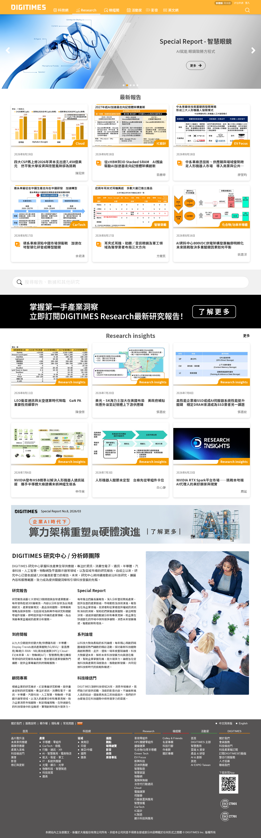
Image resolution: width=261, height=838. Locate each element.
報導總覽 (111, 745)
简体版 (227, 3)
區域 (80, 738)
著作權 (44, 723)
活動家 (137, 9)
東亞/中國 (86, 749)
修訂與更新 (17, 764)
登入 (247, 2)
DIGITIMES (234, 731)
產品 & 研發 (198, 753)
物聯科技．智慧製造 (54, 768)
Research (88, 9)
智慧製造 (139, 768)
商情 (108, 753)
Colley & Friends (172, 738)
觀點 (108, 742)
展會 (13, 757)
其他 (193, 761)
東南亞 (85, 742)
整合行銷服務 (227, 757)
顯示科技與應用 (143, 818)
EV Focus (140, 757)
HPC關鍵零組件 (143, 742)
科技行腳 (168, 745)
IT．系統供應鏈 (51, 761)
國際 (83, 753)
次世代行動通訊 (143, 784)
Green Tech (141, 753)
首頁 (25, 731)
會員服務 (224, 742)
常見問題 (68, 723)
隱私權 (55, 723)
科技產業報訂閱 (228, 749)
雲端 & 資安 (198, 749)
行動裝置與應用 (143, 799)
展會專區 (111, 757)
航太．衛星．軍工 (53, 757)
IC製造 (138, 814)
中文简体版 (225, 723)
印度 (83, 745)
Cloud (137, 787)
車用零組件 (141, 738)
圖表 (45, 776)
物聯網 (138, 776)
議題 (108, 738)
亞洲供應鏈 (141, 764)
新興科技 (139, 761)
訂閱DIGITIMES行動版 (232, 753)
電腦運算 (139, 791)
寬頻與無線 (141, 780)
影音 (153, 9)
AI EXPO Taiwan (201, 764)
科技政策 (47, 772)
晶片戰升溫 (17, 738)
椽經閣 (114, 9)
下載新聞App (227, 772)
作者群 (167, 749)
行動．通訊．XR (52, 749)
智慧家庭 (139, 772)
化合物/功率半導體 (145, 749)
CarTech (139, 806)
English (243, 723)
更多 (193, 71)
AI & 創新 (196, 757)
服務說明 (30, 723)
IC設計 (138, 810)
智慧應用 (196, 745)
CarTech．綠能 (51, 745)
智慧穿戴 (139, 803)
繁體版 (219, 3)
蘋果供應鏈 (17, 745)
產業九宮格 (17, 749)
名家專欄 (168, 742)
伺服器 (138, 795)
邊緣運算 (139, 745)
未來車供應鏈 (19, 742)
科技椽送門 (17, 753)
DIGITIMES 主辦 (201, 742)
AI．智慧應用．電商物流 (56, 753)
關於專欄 (168, 753)
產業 (42, 738)
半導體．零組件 (51, 742)
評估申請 (238, 2)
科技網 (63, 9)
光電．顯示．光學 (53, 764)
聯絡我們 (224, 764)
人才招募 (224, 761)
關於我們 (16, 723)
